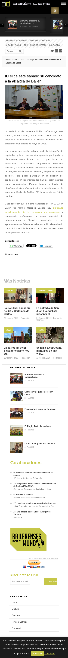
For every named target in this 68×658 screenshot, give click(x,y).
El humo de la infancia (23, 495)
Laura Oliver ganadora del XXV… (41, 443)
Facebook (56, 51)
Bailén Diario (11, 60)
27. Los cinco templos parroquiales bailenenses (34, 503)
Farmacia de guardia (17, 41)
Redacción (25, 318)
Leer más (49, 653)
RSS (55, 10)
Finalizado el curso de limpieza (40, 409)
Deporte (16, 615)
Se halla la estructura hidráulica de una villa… (49, 350)
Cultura (9, 290)
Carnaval (16, 628)
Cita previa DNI (14, 45)
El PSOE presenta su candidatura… (35, 375)
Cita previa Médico (40, 41)
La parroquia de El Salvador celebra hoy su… (16, 350)
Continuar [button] (37, 653)
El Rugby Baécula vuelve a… (39, 426)
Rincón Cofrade (46, 290)
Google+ (61, 51)
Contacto (54, 45)
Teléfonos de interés (35, 45)
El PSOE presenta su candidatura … (30, 22)
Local (22, 60)
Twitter (52, 51)
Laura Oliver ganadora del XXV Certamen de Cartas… (17, 311)
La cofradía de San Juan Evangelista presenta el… (47, 311)
